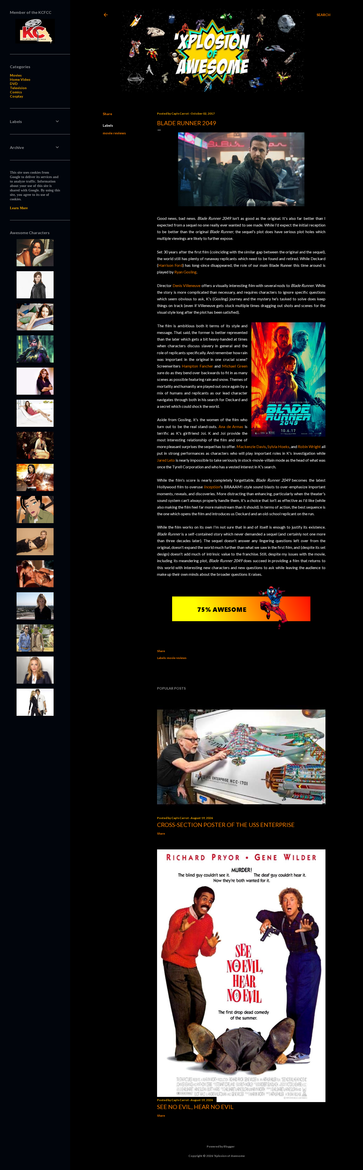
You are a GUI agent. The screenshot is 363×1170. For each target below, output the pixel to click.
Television (18, 88)
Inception (212, 486)
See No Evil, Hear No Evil (195, 1106)
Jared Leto (166, 460)
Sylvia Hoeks (278, 446)
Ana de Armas (231, 426)
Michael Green (234, 366)
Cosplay (16, 96)
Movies (16, 75)
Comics (16, 92)
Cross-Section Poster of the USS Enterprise (226, 824)
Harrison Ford (170, 265)
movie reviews (114, 133)
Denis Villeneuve (187, 285)
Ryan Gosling (185, 271)
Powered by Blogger (221, 1146)
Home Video (20, 79)
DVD (14, 84)
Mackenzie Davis (251, 446)
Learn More (19, 208)
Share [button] (107, 114)
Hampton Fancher (197, 366)
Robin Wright (309, 446)
